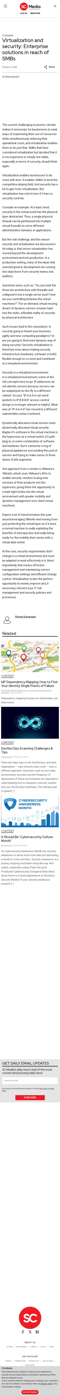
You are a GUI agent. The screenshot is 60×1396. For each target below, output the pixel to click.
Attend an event (34, 1361)
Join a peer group (47, 1361)
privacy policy (47, 1383)
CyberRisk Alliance (21, 1347)
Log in (23, 13)
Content (7, 35)
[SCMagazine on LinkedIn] (37, 1332)
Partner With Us (30, 1365)
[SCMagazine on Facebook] (23, 1332)
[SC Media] (30, 6)
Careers (43, 1347)
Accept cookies (30, 1392)
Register (35, 13)
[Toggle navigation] (5, 6)
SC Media (9, 1347)
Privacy (52, 1347)
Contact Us (33, 1347)
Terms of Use (43, 1088)
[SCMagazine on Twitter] (30, 1332)
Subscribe (30, 1097)
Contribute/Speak (20, 1361)
